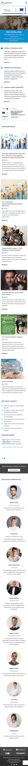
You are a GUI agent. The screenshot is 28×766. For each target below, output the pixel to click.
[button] (2, 458)
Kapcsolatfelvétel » (14, 470)
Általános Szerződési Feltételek (14, 761)
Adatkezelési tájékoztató (14, 759)
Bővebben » (7, 62)
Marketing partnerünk (14, 762)
